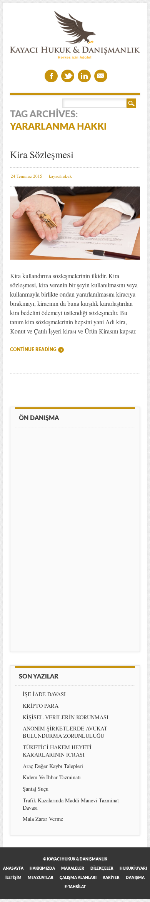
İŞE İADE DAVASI (44, 694)
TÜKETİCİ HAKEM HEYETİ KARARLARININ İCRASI (57, 751)
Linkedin (84, 76)
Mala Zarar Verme (43, 818)
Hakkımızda (42, 868)
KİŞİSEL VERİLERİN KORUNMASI (65, 717)
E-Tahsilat (75, 887)
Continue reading (33, 349)
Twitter (67, 76)
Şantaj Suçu (35, 788)
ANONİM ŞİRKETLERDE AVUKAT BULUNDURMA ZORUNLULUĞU (65, 732)
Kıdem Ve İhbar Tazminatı (52, 777)
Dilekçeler (101, 868)
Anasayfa (13, 868)
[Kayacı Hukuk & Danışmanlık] (75, 57)
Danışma (135, 878)
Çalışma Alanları (78, 878)
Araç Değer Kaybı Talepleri (53, 766)
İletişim (13, 878)
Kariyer (111, 878)
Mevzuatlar (40, 878)
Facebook (51, 76)
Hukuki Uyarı (133, 868)
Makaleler (72, 868)
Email (100, 76)
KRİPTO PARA (40, 705)
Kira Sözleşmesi (41, 154)
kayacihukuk (60, 176)
